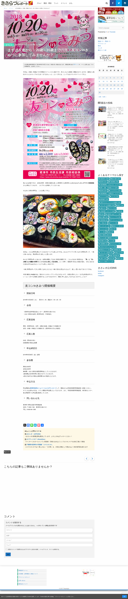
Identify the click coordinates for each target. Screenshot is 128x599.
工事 (120, 211)
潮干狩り (104, 255)
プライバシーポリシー (60, 596)
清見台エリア (105, 249)
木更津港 (104, 220)
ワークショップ (116, 220)
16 (99, 85)
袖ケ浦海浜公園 (105, 235)
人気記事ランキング (107, 211)
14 (118, 81)
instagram (101, 276)
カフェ (112, 208)
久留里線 (117, 249)
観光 (99, 46)
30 (99, 92)
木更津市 (104, 179)
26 (111, 89)
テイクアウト (115, 190)
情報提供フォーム (23, 570)
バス (112, 241)
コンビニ (104, 229)
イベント (64, 3)
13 (114, 81)
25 (107, 89)
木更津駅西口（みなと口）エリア (111, 184)
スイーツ (104, 196)
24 (103, 89)
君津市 (8, 452)
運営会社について (23, 584)
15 (122, 81)
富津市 (103, 190)
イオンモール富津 (106, 252)
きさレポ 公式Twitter (34, 434)
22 (122, 85)
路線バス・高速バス (104, 41)
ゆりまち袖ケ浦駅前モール (108, 238)
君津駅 (103, 241)
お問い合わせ (21, 580)
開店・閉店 (48, 3)
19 (111, 85)
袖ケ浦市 (116, 179)
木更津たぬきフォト (114, 214)
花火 (113, 229)
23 (99, 89)
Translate (112, 32)
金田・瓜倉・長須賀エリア (109, 187)
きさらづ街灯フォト (107, 261)
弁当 (112, 258)
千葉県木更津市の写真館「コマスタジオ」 (40, 444)
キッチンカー (105, 226)
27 (114, 89)
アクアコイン (116, 244)
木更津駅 (114, 182)
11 (107, 81)
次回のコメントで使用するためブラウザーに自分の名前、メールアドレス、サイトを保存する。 (34, 549)
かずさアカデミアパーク (108, 247)
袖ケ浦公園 (115, 255)
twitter (100, 273)
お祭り (103, 258)
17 (103, 85)
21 (118, 85)
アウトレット (102, 43)
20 (114, 85)
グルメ (39, 3)
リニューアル (116, 217)
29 (122, 89)
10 (103, 81)
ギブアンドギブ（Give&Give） (36, 439)
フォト (56, 3)
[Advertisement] (49, 491)
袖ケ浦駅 (104, 217)
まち (70, 3)
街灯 (120, 258)
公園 (103, 208)
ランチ (100, 48)
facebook (101, 271)
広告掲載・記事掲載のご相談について (28, 574)
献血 (110, 232)
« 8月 (99, 97)
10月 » (104, 97)
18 (107, 85)
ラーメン (113, 223)
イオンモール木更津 (107, 205)
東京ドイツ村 (102, 50)
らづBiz (103, 223)
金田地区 (104, 199)
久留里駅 (104, 244)
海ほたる (119, 252)
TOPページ (76, 64)
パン (102, 232)
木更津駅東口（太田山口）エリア (111, 193)
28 (118, 89)
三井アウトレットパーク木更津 (110, 202)
